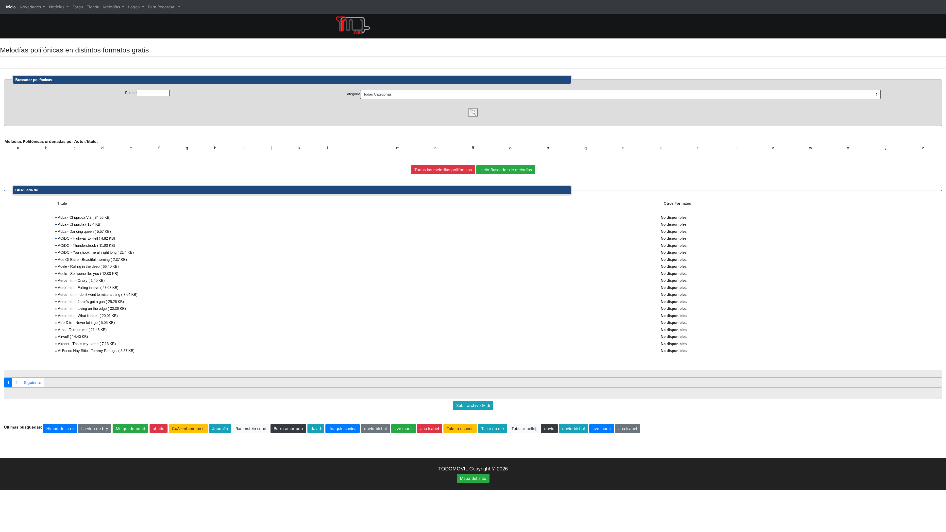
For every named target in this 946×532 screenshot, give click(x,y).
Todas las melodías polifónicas (443, 169)
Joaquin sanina (342, 428)
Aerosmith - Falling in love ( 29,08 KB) (87, 287)
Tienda (93, 6)
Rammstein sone (251, 428)
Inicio (12, 6)
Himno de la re (60, 428)
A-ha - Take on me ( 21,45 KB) (82, 330)
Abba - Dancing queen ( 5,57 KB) (84, 231)
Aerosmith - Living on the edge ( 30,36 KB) (91, 308)
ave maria (403, 428)
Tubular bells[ (524, 428)
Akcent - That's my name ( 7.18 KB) (86, 344)
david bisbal (375, 428)
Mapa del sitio (473, 478)
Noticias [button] (57, 6)
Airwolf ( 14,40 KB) (72, 336)
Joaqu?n (220, 428)
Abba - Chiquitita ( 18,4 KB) (79, 224)
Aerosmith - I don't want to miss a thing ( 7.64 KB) (97, 294)
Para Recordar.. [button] (162, 6)
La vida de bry (94, 428)
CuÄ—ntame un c (188, 428)
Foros (77, 6)
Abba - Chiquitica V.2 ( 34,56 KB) (84, 217)
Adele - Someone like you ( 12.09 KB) (87, 273)
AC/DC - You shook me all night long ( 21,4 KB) (95, 252)
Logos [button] (134, 6)
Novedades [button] (31, 6)
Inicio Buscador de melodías (505, 169)
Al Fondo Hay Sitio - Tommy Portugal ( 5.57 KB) (96, 351)
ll (360, 147)
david (316, 428)
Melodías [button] (112, 6)
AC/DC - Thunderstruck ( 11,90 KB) (86, 245)
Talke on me (492, 428)
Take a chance (460, 428)
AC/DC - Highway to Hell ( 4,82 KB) (86, 238)
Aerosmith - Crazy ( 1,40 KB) (81, 280)
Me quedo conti (130, 428)
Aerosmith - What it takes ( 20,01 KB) (87, 316)
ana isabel (429, 428)
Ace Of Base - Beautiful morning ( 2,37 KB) (92, 259)
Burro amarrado (288, 428)
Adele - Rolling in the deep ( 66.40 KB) (88, 266)
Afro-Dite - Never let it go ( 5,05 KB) (86, 322)
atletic (158, 428)
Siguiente (32, 382)
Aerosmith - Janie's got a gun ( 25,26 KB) (90, 301)
